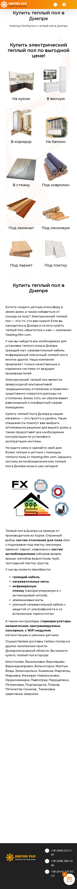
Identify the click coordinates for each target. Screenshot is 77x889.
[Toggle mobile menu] (73, 4)
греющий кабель (26, 577)
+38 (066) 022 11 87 (61, 852)
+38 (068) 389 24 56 (62, 863)
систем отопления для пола (39, 540)
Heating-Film (18, 26)
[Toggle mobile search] (69, 4)
